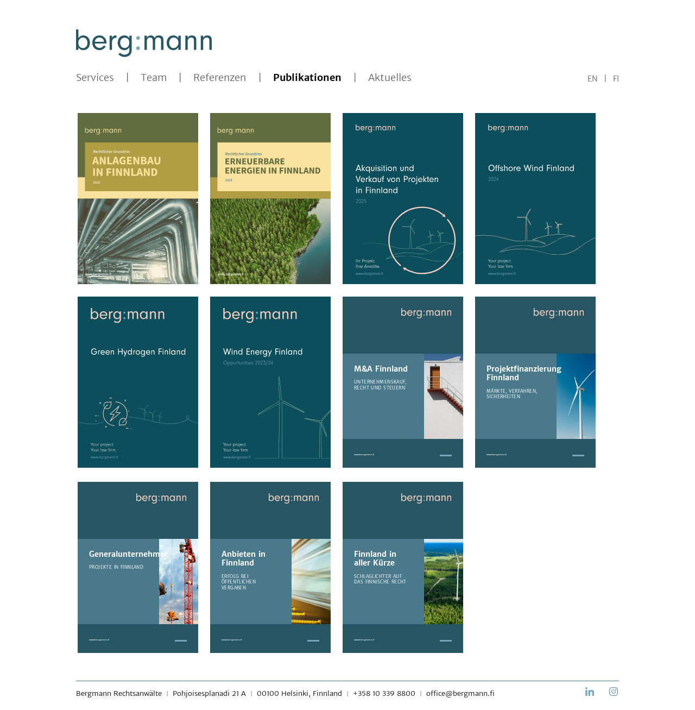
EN (592, 79)
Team (154, 78)
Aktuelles (390, 78)
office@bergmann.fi (460, 693)
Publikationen (307, 78)
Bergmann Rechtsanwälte (119, 693)
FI (616, 79)
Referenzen (219, 78)
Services (95, 78)
